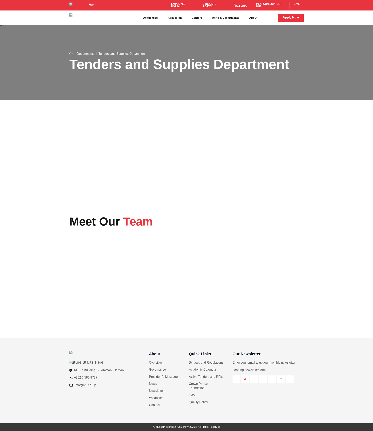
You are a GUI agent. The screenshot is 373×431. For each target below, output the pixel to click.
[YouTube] (272, 379)
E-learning (240, 5)
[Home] (71, 53)
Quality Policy (198, 402)
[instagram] (254, 379)
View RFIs (213, 190)
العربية (92, 4)
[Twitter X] (245, 379)
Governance (157, 369)
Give (297, 4)
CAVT (193, 395)
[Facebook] (236, 379)
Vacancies (156, 398)
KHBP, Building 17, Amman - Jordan (99, 370)
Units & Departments (225, 17)
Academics (150, 17)
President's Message (163, 376)
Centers (197, 17)
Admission (175, 17)
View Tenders (96, 190)
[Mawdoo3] (281, 379)
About (253, 17)
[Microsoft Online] (290, 379)
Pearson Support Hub (269, 5)
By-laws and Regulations (206, 362)
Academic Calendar (202, 369)
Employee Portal (178, 5)
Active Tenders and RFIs (206, 376)
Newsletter (156, 390)
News (153, 383)
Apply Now (291, 17)
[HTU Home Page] (77, 17)
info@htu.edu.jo (86, 385)
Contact (154, 405)
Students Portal (209, 5)
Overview (155, 362)
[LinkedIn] (263, 379)
